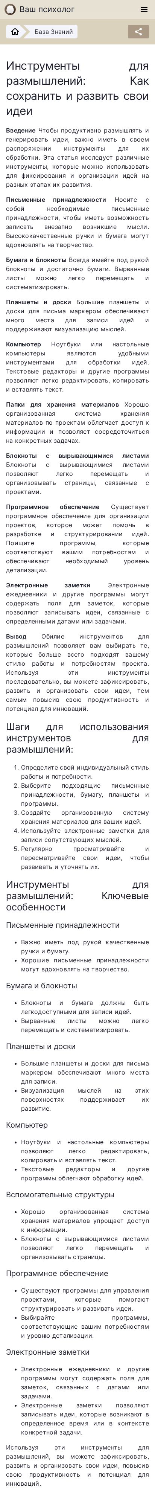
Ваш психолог (47, 9)
